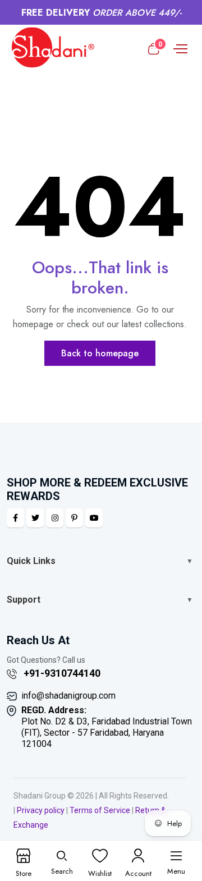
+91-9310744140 (60, 673)
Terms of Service (100, 810)
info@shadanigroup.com (68, 695)
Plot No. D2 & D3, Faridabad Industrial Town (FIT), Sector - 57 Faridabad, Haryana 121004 (106, 727)
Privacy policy (41, 810)
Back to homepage (100, 353)
